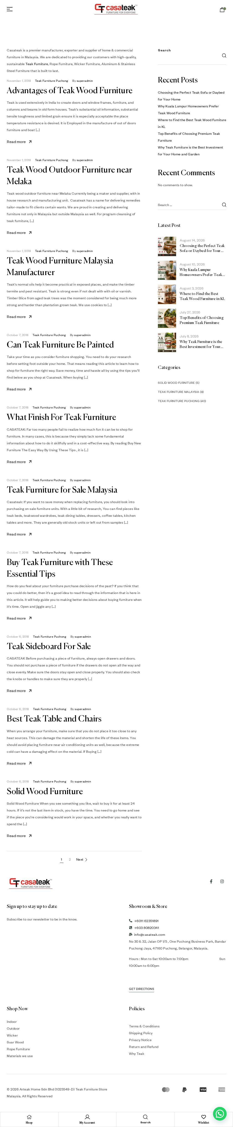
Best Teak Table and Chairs (54, 719)
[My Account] (87, 1117)
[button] (220, 1114)
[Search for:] (192, 205)
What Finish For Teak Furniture (61, 418)
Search (164, 51)
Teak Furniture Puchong (51, 80)
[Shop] (29, 1117)
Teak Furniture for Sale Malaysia (62, 490)
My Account (87, 1123)
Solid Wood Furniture (45, 792)
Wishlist (203, 1123)
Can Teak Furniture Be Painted (60, 345)
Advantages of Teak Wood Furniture (70, 91)
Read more (16, 141)
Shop (29, 1123)
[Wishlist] (203, 1117)
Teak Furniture (36, 64)
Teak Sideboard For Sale (49, 647)
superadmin (85, 80)
